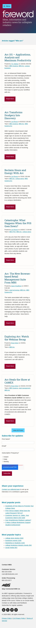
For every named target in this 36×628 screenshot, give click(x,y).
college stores (19, 178)
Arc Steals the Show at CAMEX (17, 381)
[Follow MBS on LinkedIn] (4, 610)
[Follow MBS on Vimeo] (12, 610)
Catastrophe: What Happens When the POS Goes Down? (18, 223)
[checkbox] (18, 459)
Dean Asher (14, 343)
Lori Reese (14, 121)
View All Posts (18, 430)
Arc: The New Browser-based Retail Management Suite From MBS (18, 278)
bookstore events (13, 540)
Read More (10, 99)
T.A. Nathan (14, 64)
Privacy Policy (7, 618)
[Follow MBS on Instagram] (16, 610)
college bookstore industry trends (18, 545)
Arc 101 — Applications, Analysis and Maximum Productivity (18, 57)
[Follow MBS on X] (8, 610)
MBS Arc (21, 66)
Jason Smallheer (16, 286)
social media (11, 548)
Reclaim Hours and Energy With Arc (15, 172)
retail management (24, 388)
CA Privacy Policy (19, 618)
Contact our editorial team (11, 489)
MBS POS (12, 232)
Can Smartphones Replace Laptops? (18, 520)
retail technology (14, 290)
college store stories (14, 538)
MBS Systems (13, 66)
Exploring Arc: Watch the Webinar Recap (17, 338)
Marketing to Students (15, 543)
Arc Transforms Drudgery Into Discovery (13, 115)
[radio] (18, 457)
